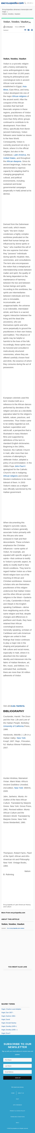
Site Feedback (17, 1104)
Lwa (13, 706)
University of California (13, 726)
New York (21, 738)
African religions (19, 96)
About (15, 928)
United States (9, 158)
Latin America (20, 155)
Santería (20, 706)
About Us (21, 1093)
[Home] (12, 3)
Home (13, 1093)
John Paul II (20, 466)
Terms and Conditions (17, 1116)
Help (17, 1099)
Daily (17, 1122)
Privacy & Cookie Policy (17, 1110)
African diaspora (14, 161)
